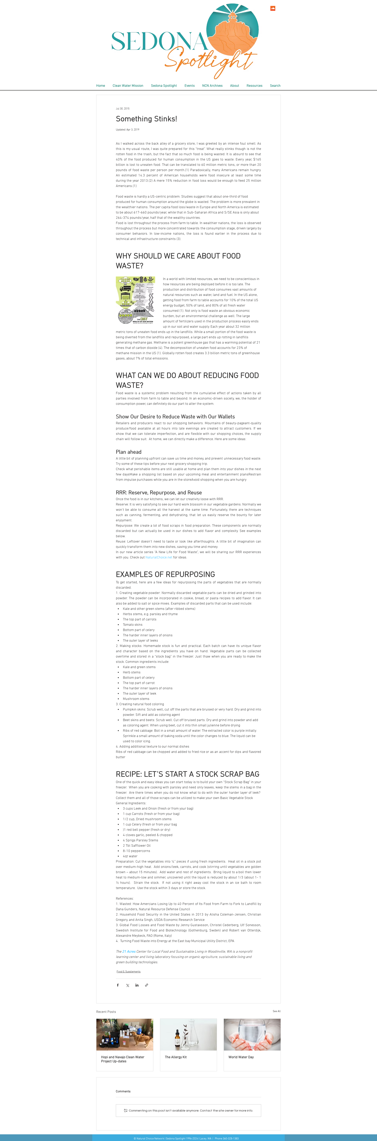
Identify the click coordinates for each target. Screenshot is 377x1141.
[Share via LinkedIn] (137, 985)
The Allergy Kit (176, 1057)
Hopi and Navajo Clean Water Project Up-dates (122, 1059)
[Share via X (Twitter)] (127, 985)
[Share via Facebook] (118, 985)
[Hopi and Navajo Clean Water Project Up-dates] (124, 1035)
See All (277, 1011)
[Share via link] (146, 985)
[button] (128, 86)
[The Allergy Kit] (188, 1035)
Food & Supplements (129, 971)
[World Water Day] (252, 1035)
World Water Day (241, 1057)
